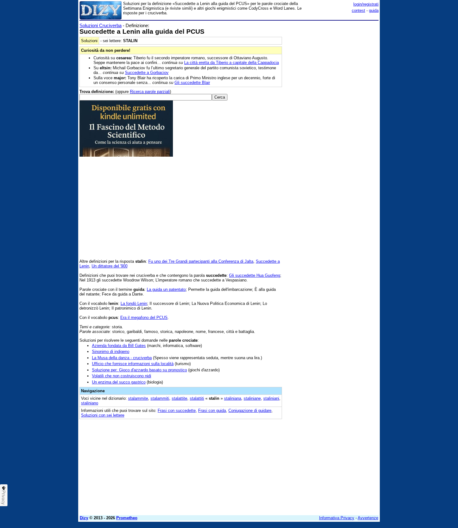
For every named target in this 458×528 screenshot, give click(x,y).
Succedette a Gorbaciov (147, 72)
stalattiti (197, 398)
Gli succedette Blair (192, 82)
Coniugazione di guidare (249, 410)
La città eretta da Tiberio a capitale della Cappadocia (231, 62)
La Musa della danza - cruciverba (122, 357)
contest (358, 10)
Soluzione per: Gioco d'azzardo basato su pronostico (139, 370)
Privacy (4, 497)
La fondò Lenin (134, 303)
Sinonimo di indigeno (110, 351)
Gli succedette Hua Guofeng (254, 275)
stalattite (179, 398)
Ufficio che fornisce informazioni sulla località (133, 363)
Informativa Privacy (336, 518)
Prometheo (126, 518)
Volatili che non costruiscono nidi (121, 376)
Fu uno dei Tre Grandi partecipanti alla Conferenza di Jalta (200, 261)
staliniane (252, 398)
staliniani (271, 398)
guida (374, 10)
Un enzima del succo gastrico (119, 382)
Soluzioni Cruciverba (100, 25)
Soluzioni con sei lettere (102, 415)
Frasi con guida (212, 410)
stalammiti (159, 398)
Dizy (84, 518)
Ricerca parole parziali (150, 91)
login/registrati (366, 4)
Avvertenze (368, 518)
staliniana (232, 398)
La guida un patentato (166, 289)
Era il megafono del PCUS (144, 317)
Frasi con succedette (177, 410)
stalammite (138, 398)
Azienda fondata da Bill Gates (119, 345)
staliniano (89, 403)
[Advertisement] (332, 116)
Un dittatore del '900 (109, 266)
